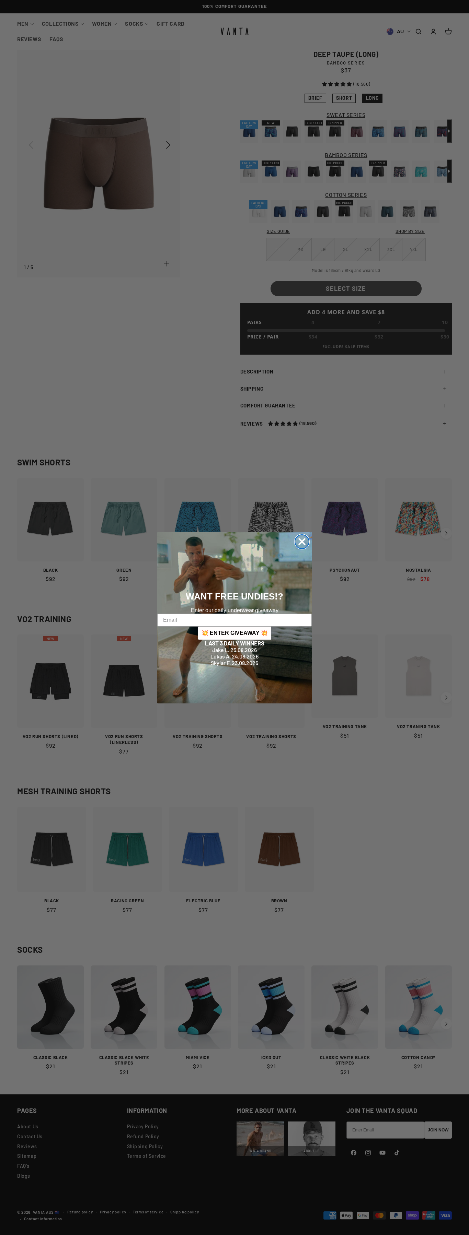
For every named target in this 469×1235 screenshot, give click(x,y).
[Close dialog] (302, 542)
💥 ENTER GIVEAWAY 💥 (235, 633)
